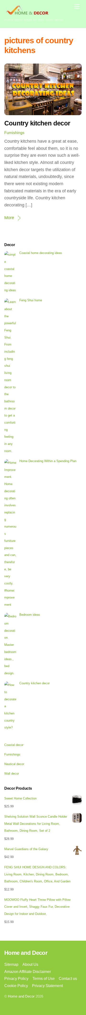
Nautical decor (14, 764)
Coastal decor (13, 745)
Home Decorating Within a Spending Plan (47, 461)
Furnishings (14, 132)
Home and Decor (21, 996)
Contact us (68, 978)
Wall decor (11, 773)
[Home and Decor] (27, 13)
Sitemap (11, 964)
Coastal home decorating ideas (40, 253)
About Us (30, 964)
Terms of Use (43, 978)
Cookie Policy (16, 985)
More (9, 217)
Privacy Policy (16, 978)
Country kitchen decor (37, 123)
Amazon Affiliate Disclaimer (27, 971)
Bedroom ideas (29, 614)
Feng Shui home (30, 300)
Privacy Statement (47, 985)
